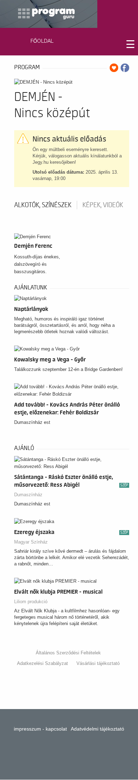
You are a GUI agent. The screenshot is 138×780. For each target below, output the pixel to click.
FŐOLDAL (41, 41)
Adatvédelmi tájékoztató (97, 729)
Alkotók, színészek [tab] (42, 205)
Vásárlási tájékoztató (98, 663)
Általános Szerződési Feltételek (68, 652)
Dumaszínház (28, 494)
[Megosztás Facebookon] (125, 68)
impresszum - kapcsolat (40, 729)
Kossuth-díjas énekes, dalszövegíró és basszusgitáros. (37, 264)
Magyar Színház (31, 542)
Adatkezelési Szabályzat (42, 663)
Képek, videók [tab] (102, 205)
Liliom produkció (30, 601)
